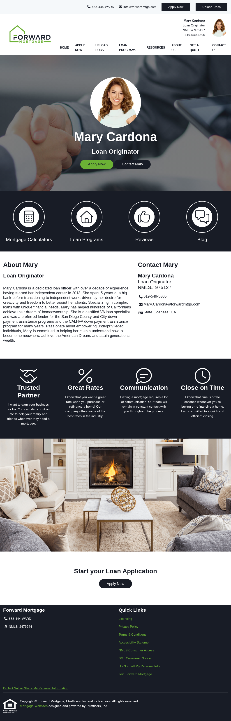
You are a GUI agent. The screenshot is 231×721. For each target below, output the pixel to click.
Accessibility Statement (135, 642)
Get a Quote (195, 48)
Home (64, 47)
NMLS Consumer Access (136, 650)
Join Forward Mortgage (135, 674)
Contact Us (219, 48)
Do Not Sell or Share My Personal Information (35, 688)
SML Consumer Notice (135, 658)
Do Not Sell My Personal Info (139, 666)
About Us (176, 48)
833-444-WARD (102, 7)
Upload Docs (211, 7)
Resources (156, 47)
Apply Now (175, 7)
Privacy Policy (128, 626)
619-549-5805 (195, 35)
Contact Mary (132, 164)
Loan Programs (127, 48)
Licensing (125, 618)
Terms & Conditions (132, 634)
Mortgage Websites (34, 706)
